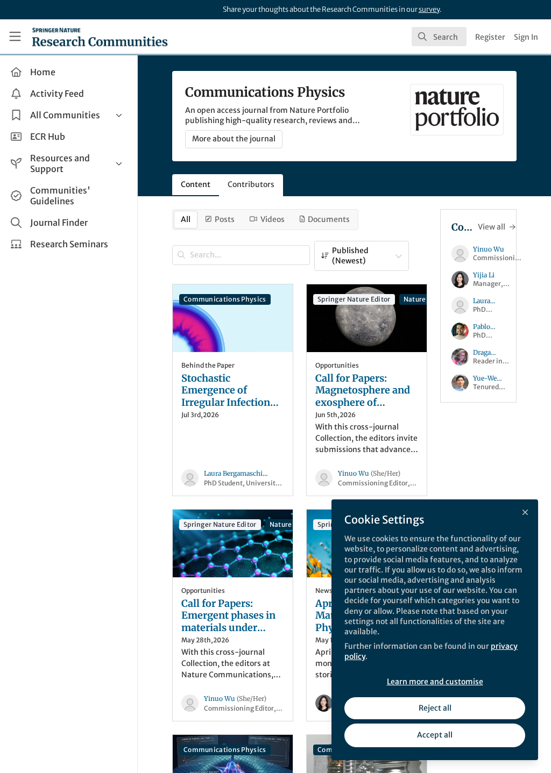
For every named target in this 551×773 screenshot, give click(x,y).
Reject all (435, 708)
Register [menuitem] (490, 37)
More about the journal (234, 139)
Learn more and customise (435, 681)
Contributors (251, 184)
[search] (439, 36)
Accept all (435, 735)
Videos (272, 219)
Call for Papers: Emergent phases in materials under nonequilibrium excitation (228, 616)
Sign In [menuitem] (526, 37)
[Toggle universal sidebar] (15, 37)
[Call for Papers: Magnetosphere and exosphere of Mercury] (367, 318)
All (185, 219)
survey (429, 9)
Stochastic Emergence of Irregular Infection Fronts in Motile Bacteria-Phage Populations (225, 391)
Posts (225, 219)
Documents (329, 219)
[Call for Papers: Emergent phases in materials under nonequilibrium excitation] (233, 543)
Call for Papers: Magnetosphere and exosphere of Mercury (362, 391)
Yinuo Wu (369, 473)
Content (195, 184)
